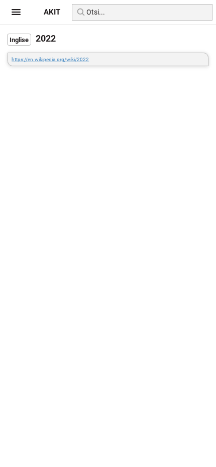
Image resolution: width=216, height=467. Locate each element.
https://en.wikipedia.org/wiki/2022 (50, 59)
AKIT (52, 12)
